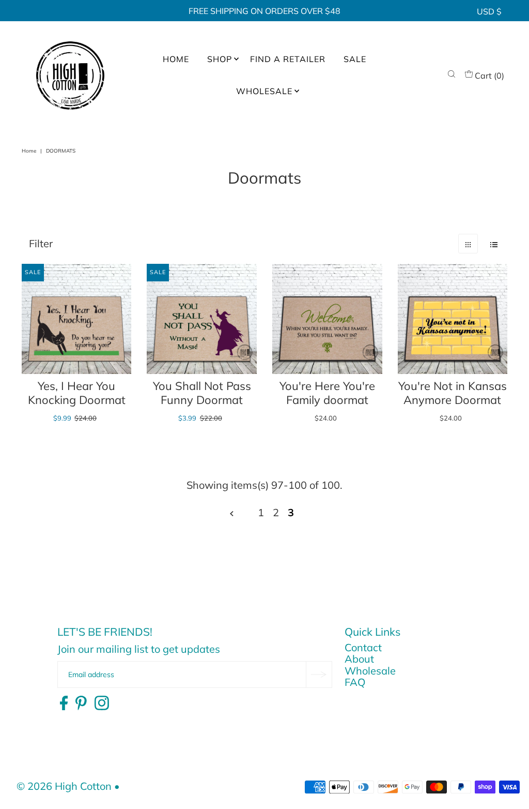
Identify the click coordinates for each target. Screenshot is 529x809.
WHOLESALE (264, 91)
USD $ (489, 11)
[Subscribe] (319, 674)
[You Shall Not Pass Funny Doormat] (202, 319)
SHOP (219, 59)
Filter (41, 243)
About (359, 658)
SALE (355, 59)
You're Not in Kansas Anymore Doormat (452, 393)
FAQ (355, 682)
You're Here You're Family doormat (327, 393)
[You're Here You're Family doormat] (327, 319)
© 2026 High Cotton (64, 786)
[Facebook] (64, 703)
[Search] (451, 75)
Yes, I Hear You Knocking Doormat (77, 393)
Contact (363, 647)
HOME (176, 59)
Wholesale (370, 670)
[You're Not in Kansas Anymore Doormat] (453, 319)
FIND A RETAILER (287, 59)
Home (29, 150)
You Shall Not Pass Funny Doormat (202, 393)
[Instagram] (102, 703)
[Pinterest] (81, 703)
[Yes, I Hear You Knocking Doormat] (77, 319)
